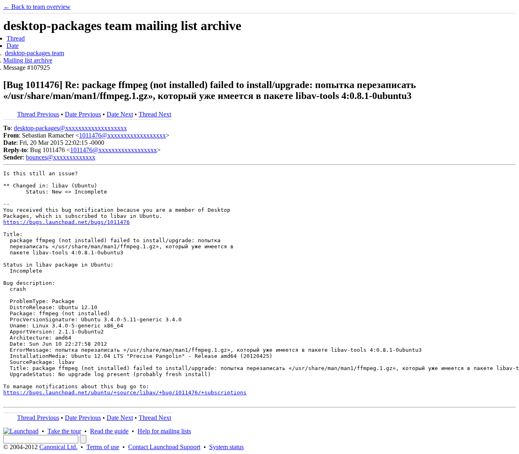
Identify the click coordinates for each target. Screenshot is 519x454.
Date (12, 45)
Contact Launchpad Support (164, 446)
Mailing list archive (27, 60)
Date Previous (83, 114)
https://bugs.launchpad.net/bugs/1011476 (66, 222)
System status (226, 446)
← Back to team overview (37, 6)
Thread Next (155, 114)
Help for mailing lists (164, 431)
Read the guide (109, 431)
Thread (15, 38)
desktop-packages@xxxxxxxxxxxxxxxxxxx (70, 128)
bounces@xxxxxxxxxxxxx (60, 157)
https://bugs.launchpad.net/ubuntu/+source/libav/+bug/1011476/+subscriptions (125, 392)
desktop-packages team (34, 52)
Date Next (120, 114)
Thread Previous (38, 114)
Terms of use (102, 446)
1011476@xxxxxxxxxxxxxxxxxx (122, 135)
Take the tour (64, 431)
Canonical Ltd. (58, 446)
